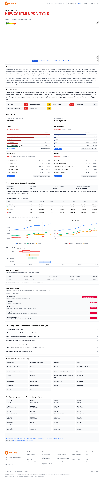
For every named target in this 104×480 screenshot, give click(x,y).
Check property (31, 457)
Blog (87, 454)
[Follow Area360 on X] (12, 464)
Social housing (57, 60)
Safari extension (76, 457)
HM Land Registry (9, 438)
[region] (52, 41)
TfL (56, 438)
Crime (34, 60)
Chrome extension (76, 454)
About (87, 457)
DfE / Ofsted (20, 438)
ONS (25, 438)
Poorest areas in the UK (48, 461)
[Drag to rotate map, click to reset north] (97, 61)
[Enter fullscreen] (97, 22)
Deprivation (42, 60)
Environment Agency (40, 438)
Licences (25, 471)
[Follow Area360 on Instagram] (9, 464)
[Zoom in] (97, 56)
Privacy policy (8, 471)
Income (49, 60)
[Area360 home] (11, 3)
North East (14, 19)
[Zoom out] (97, 58)
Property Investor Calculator (61, 455)
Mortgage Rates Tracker (63, 458)
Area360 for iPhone (76, 459)
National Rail (60, 438)
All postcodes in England (33, 462)
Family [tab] (69, 129)
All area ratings (46, 454)
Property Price (67, 60)
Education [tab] (9, 156)
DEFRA (47, 438)
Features (29, 459)
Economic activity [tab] (30, 156)
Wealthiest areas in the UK (47, 464)
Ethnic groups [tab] (57, 129)
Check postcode (31, 454)
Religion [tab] (64, 129)
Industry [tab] (15, 156)
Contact (88, 459)
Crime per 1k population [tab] (13, 129)
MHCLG (34, 438)
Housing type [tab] (66, 156)
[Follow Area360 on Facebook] (6, 464)
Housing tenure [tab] (57, 156)
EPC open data (29, 438)
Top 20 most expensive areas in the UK (48, 457)
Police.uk (16, 438)
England (7, 19)
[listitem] (17, 362)
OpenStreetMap (52, 438)
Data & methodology (91, 462)
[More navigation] (97, 3)
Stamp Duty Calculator (62, 461)
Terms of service (17, 471)
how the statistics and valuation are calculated (23, 440)
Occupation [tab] (22, 156)
